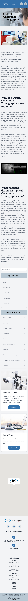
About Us (5, 282)
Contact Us (6, 303)
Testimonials (6, 298)
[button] (1, 3)
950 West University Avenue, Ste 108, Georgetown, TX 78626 (14, 540)
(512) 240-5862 (14, 548)
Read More (14, 407)
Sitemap (8, 597)
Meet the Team (7, 293)
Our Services (6, 287)
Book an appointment (14, 552)
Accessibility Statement (13, 595)
